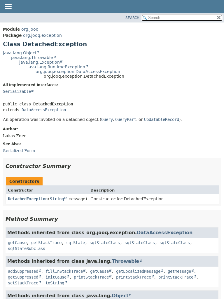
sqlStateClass (105, 242)
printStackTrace (91, 277)
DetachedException (28, 199)
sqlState (75, 242)
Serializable (17, 91)
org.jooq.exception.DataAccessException (78, 71)
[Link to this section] (75, 166)
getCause (17, 242)
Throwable (125, 261)
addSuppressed (23, 271)
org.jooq (29, 29)
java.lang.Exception (39, 62)
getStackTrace (46, 242)
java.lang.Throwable (32, 57)
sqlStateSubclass (26, 248)
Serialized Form (19, 150)
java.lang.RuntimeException (56, 67)
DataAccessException (44, 109)
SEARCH (132, 18)
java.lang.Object (19, 53)
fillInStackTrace (64, 271)
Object (120, 295)
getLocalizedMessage (138, 271)
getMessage (179, 271)
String (57, 199)
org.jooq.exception (42, 35)
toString (55, 283)
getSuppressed (23, 277)
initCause (56, 277)
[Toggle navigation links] (8, 7)
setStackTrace (23, 283)
